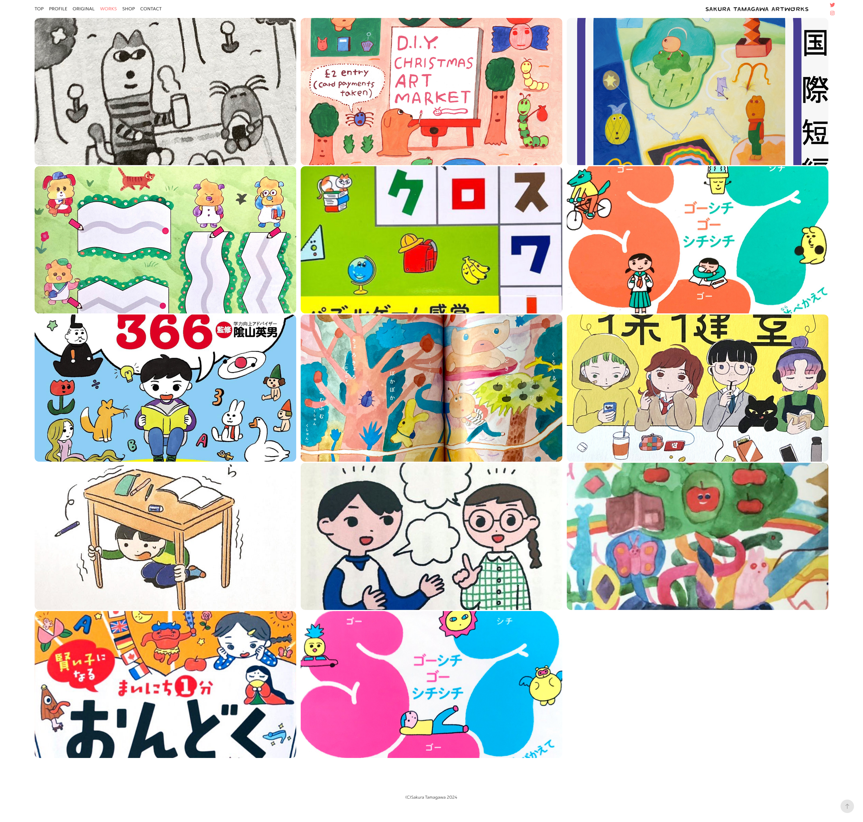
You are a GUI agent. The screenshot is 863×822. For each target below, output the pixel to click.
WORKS (108, 8)
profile (58, 8)
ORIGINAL (84, 8)
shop (128, 8)
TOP (39, 8)
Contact (151, 8)
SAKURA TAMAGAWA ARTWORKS (757, 9)
